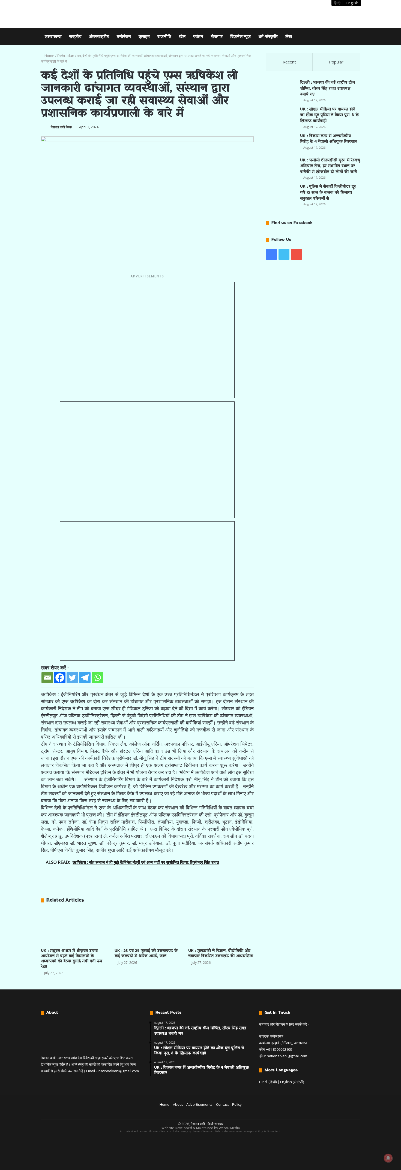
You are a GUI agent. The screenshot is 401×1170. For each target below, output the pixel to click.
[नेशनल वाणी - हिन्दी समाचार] (75, 14)
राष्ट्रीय (75, 36)
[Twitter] (72, 677)
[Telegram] (85, 677)
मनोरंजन (124, 36)
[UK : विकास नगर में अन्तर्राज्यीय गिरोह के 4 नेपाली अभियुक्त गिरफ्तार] (281, 143)
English (352, 2)
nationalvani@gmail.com (118, 1070)
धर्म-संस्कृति (268, 36)
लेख (288, 36)
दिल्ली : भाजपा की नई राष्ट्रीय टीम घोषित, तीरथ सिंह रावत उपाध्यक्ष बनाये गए (327, 88)
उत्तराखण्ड (53, 36)
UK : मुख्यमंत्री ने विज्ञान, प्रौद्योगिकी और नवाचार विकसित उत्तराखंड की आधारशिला (220, 953)
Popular (336, 62)
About (178, 1104)
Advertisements (199, 1104)
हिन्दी (337, 2)
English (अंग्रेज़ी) (292, 1081)
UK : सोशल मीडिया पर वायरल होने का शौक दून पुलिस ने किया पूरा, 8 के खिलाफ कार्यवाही (329, 115)
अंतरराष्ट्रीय (99, 36)
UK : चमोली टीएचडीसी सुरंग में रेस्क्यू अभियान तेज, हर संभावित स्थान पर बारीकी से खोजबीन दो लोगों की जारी (330, 166)
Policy (237, 1104)
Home (49, 55)
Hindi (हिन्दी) (268, 1081)
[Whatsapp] (97, 677)
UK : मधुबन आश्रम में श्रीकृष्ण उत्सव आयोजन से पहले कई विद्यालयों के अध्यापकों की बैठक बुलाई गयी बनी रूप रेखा (71, 958)
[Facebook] (59, 677)
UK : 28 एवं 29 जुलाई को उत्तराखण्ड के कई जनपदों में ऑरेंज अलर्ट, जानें (146, 953)
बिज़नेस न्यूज (240, 36)
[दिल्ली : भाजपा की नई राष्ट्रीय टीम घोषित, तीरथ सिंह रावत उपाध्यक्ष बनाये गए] (281, 90)
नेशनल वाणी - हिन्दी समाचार (207, 1124)
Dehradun (65, 55)
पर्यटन (198, 36)
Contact (222, 1104)
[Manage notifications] (388, 1158)
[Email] (47, 677)
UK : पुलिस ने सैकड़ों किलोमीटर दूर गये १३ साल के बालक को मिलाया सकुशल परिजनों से (328, 192)
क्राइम (144, 36)
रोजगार (217, 36)
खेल (182, 36)
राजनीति (164, 36)
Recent (289, 62)
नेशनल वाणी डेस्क (61, 127)
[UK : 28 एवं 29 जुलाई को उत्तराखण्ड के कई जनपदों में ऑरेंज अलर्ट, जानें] (147, 927)
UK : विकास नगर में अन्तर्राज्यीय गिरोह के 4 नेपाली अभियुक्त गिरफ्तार (328, 139)
